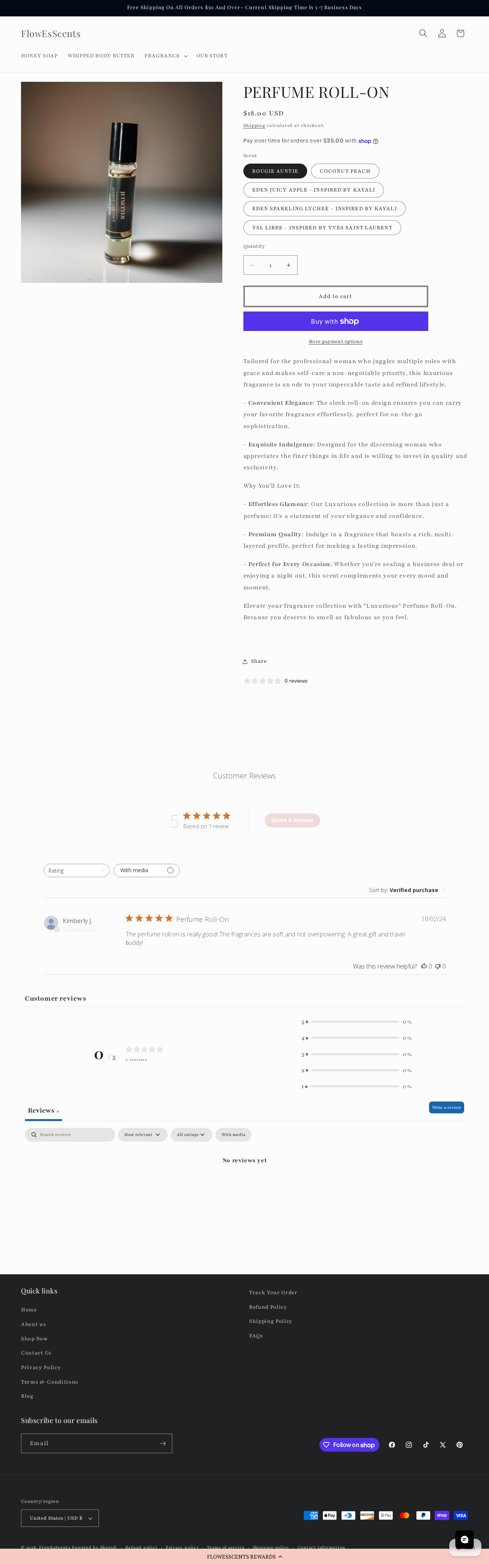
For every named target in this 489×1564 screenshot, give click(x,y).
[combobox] (77, 870)
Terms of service (225, 1547)
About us (33, 1324)
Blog (27, 1396)
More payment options (336, 341)
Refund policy (141, 1547)
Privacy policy (182, 1547)
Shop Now (34, 1338)
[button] (244, 1556)
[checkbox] (233, 1135)
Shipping (254, 125)
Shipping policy (271, 1547)
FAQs (256, 1335)
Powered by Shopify (94, 1547)
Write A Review (292, 820)
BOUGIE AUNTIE (275, 171)
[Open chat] (464, 1539)
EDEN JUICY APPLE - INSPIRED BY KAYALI (314, 189)
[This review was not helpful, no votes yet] (437, 966)
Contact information (321, 1547)
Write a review (446, 1107)
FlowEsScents (54, 1547)
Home (29, 1310)
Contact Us (36, 1353)
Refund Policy (268, 1307)
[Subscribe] (163, 1444)
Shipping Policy (271, 1321)
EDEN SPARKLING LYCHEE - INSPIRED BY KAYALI (324, 209)
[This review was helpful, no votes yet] (424, 966)
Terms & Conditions (49, 1382)
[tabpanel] (244, 1186)
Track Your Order (273, 1292)
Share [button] (259, 661)
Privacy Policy (41, 1367)
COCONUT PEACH (345, 171)
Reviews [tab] (43, 1110)
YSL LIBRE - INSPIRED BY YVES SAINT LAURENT (322, 227)
